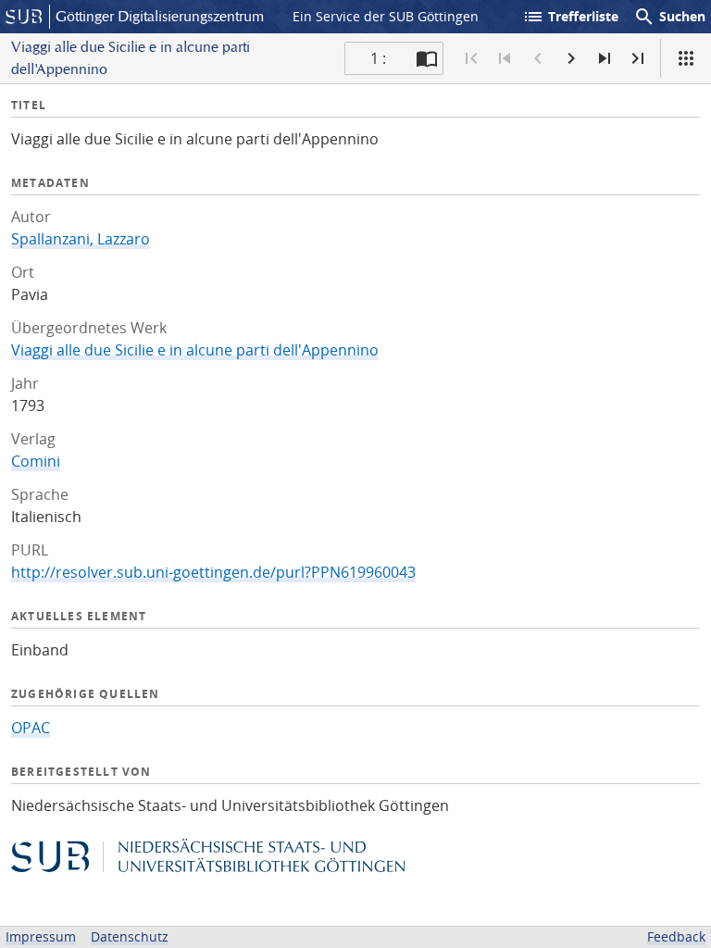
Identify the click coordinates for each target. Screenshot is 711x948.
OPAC (30, 727)
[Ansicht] (686, 58)
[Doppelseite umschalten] (426, 58)
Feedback (676, 936)
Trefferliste (570, 17)
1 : (378, 58)
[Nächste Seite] (571, 58)
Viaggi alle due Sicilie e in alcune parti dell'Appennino (195, 350)
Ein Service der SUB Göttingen (386, 16)
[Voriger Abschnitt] (504, 58)
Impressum (41, 936)
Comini (35, 461)
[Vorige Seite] (538, 58)
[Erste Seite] (471, 58)
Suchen (669, 17)
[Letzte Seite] (638, 58)
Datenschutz (129, 936)
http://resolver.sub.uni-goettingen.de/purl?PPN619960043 (213, 572)
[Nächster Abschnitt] (604, 58)
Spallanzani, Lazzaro (80, 239)
